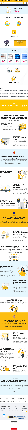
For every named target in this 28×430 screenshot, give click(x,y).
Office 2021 (1, 398)
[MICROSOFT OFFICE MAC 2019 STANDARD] (4, 56)
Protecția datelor (16, 410)
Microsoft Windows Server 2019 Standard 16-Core (24, 60)
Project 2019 (19, 401)
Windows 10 (26, 400)
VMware (25, 401)
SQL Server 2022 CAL (7, 400)
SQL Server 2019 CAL (7, 401)
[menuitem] (20, 0)
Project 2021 (19, 400)
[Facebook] (11, 421)
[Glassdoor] (14, 421)
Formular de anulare (9, 411)
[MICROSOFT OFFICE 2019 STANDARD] (11, 56)
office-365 (16, 408)
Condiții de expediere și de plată (10, 410)
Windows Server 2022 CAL (2, 401)
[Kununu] (15, 421)
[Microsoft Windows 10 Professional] (17, 56)
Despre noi (16, 409)
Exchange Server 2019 (13, 398)
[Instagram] (16, 421)
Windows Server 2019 (2, 400)
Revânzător (9, 408)
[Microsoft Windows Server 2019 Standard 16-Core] (24, 56)
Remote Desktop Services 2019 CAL (21, 398)
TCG (8, 412)
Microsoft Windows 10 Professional (17, 60)
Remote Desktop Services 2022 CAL (14, 401)
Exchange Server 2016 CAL (13, 400)
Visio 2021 (26, 398)
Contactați (9, 409)
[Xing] (12, 421)
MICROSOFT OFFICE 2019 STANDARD (10, 60)
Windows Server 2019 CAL (8, 398)
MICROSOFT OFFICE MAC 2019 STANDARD (4, 60)
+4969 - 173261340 (3, 410)
